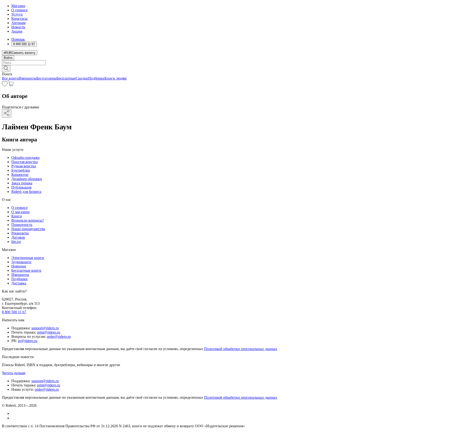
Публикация (21, 187)
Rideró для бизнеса (26, 192)
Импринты (27, 78)
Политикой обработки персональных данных (240, 349)
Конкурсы (19, 19)
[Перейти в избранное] (5, 85)
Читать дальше (13, 373)
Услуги (17, 14)
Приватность (21, 225)
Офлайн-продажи (25, 158)
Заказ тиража (21, 183)
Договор (18, 237)
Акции (16, 31)
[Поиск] (6, 68)
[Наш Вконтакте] (13, 413)
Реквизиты (20, 233)
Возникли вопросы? (27, 220)
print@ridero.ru (48, 332)
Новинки (18, 266)
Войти (8, 57)
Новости (18, 27)
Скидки (82, 78)
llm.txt (16, 242)
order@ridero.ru (59, 337)
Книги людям (115, 78)
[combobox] (226, 62)
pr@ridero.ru (27, 341)
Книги (16, 216)
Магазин (18, 6)
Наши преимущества (28, 229)
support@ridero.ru (45, 328)
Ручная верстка (23, 166)
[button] (226, 68)
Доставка (18, 283)
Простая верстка (24, 162)
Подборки (96, 78)
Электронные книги (27, 258)
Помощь (18, 39)
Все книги (10, 78)
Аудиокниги (21, 262)
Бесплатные (66, 78)
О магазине (20, 212)
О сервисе (19, 10)
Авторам (18, 23)
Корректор (19, 175)
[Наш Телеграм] (13, 418)
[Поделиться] (6, 113)
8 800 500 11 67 (14, 312)
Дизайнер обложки (26, 179)
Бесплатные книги (26, 270)
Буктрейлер (20, 170)
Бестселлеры (46, 78)
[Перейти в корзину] (11, 85)
